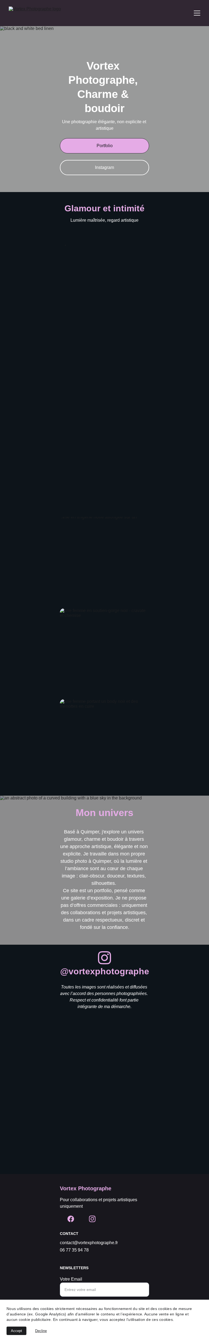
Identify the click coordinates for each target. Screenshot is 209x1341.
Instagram (104, 167)
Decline (41, 1331)
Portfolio (105, 145)
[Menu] (197, 13)
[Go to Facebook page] (70, 1219)
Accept (16, 1331)
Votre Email (71, 1279)
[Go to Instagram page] (104, 957)
